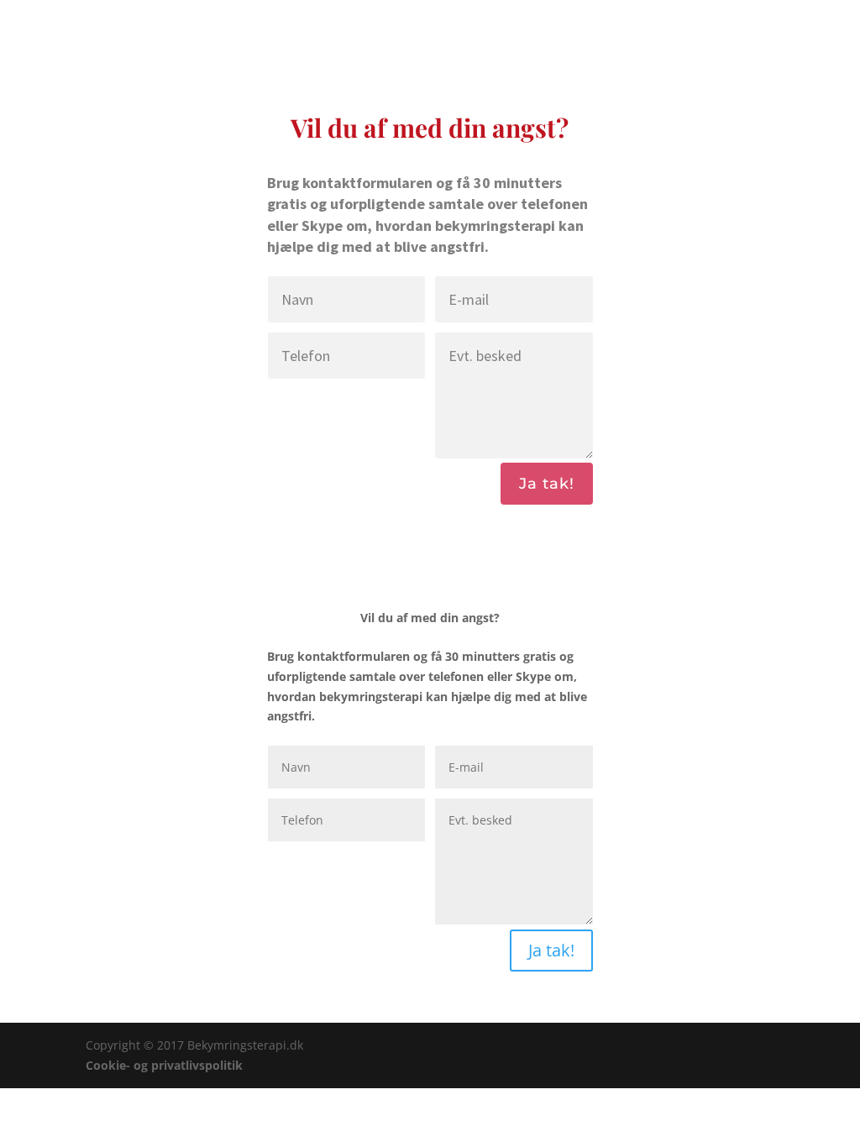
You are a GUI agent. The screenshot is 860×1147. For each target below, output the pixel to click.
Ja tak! (546, 483)
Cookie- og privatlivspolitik (164, 1065)
